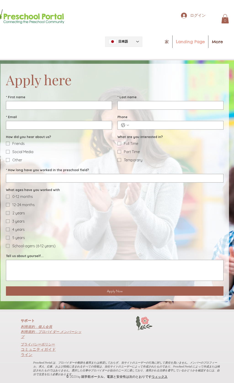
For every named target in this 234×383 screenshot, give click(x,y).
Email (11, 117)
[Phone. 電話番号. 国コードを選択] (125, 125)
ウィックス (160, 376)
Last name (127, 97)
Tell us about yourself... (25, 256)
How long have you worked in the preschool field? (47, 170)
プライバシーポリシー (38, 344)
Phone (122, 117)
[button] (225, 19)
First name (15, 97)
